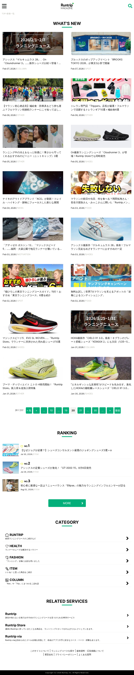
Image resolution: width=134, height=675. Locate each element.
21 (80, 410)
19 (66, 410)
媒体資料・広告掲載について (90, 651)
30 (95, 410)
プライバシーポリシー (65, 654)
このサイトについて (39, 651)
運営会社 (49, 654)
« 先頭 (29, 411)
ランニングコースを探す (62, 651)
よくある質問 (85, 654)
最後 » (117, 411)
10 (51, 410)
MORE (67, 503)
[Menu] (4, 6)
